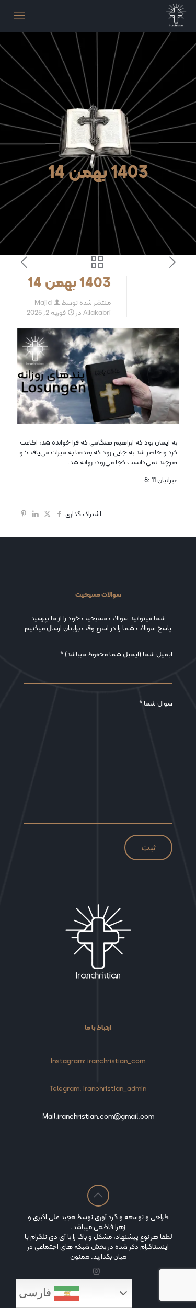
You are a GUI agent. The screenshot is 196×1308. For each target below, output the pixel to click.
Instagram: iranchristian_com (98, 1061)
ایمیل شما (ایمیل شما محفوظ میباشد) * (116, 654)
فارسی (36, 1293)
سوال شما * (155, 703)
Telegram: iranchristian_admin (98, 1089)
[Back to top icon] (98, 1196)
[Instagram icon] (96, 1271)
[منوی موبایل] (19, 16)
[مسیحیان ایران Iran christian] (176, 16)
